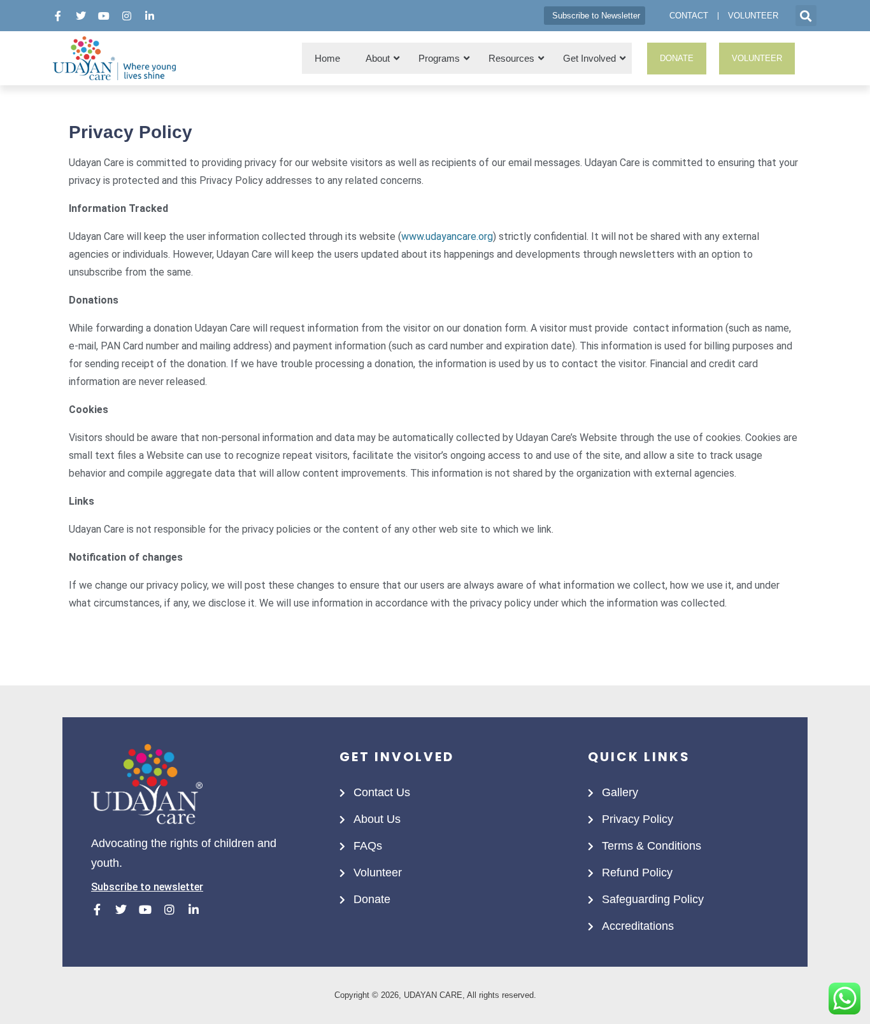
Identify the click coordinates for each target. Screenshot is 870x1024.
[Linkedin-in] (150, 16)
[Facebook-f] (58, 16)
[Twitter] (81, 16)
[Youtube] (104, 16)
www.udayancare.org (447, 236)
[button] (806, 15)
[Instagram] (127, 16)
